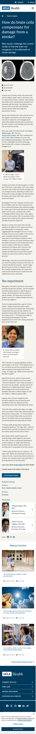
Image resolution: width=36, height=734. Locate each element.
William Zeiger (6, 133)
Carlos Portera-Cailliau (9, 135)
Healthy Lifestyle (11, 488)
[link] (8, 537)
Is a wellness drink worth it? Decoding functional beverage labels (17, 649)
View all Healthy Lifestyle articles (22, 662)
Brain (3, 488)
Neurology (5, 494)
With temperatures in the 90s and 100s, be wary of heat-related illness (17, 612)
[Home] (2, 16)
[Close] (33, 714)
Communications (16, 140)
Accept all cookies (18, 729)
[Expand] (32, 682)
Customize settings (18, 724)
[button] (19, 2)
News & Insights (12, 16)
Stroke (19, 488)
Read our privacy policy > (25, 720)
